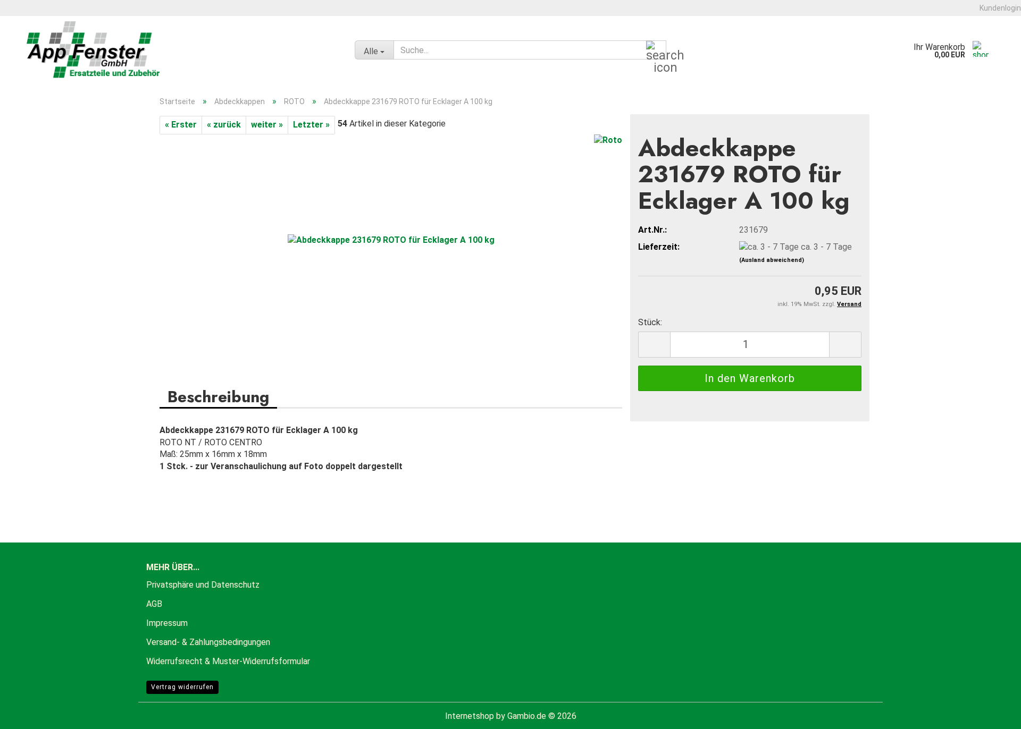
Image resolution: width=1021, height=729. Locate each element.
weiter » (267, 125)
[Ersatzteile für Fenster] (183, 50)
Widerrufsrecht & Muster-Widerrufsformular (228, 661)
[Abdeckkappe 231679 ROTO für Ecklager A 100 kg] (391, 240)
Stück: (650, 322)
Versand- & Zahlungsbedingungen (208, 642)
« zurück (224, 125)
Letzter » (311, 125)
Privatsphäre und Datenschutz (203, 585)
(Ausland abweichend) (771, 260)
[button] (654, 345)
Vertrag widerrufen (182, 687)
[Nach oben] (992, 713)
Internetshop (469, 716)
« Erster (181, 125)
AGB (154, 604)
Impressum (167, 623)
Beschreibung (218, 396)
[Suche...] (656, 50)
